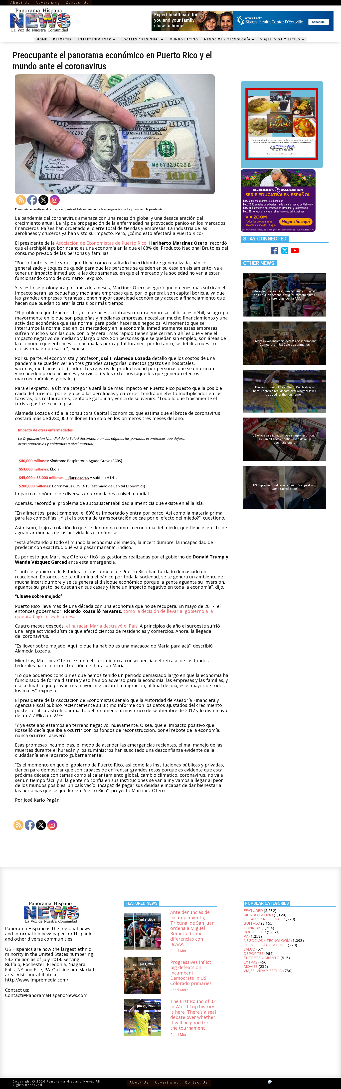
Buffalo (252, 923)
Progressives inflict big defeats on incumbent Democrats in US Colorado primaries (191, 973)
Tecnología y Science (265, 944)
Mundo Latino (184, 39)
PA (246, 936)
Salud (249, 949)
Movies (251, 966)
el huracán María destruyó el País (102, 626)
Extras (250, 962)
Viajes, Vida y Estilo (280, 39)
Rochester (255, 931)
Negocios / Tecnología (227, 39)
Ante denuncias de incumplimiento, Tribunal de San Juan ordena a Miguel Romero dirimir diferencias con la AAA (192, 928)
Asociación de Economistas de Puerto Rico (101, 243)
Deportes (62, 39)
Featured (253, 910)
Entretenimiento (95, 39)
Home (42, 39)
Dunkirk (252, 927)
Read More (179, 951)
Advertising (48, 2)
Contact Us (77, 2)
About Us (20, 2)
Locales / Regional (141, 39)
